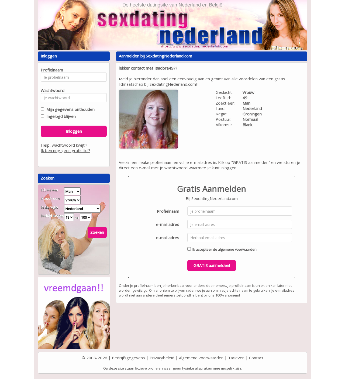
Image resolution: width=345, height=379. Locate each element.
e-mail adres (167, 224)
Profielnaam (168, 211)
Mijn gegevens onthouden (69, 109)
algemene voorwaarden (237, 249)
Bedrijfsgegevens (128, 357)
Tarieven (236, 357)
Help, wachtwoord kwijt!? (64, 145)
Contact (256, 357)
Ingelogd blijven (60, 116)
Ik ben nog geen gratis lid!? (65, 150)
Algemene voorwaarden (201, 357)
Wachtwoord (51, 90)
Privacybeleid (162, 357)
